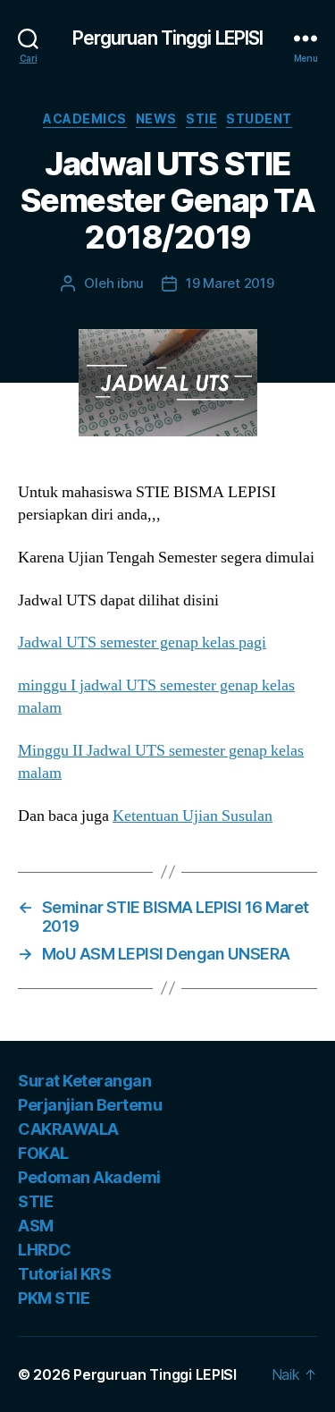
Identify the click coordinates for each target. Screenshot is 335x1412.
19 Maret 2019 (230, 283)
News (156, 118)
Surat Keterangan (84, 1080)
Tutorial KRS (64, 1273)
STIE (201, 118)
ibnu (130, 283)
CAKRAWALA (68, 1129)
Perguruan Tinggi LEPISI (168, 38)
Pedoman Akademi (89, 1177)
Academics (85, 118)
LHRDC (44, 1249)
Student (259, 118)
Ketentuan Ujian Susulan (192, 816)
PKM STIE (53, 1298)
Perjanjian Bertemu (90, 1104)
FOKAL (43, 1153)
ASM (36, 1225)
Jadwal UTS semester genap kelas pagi (142, 642)
